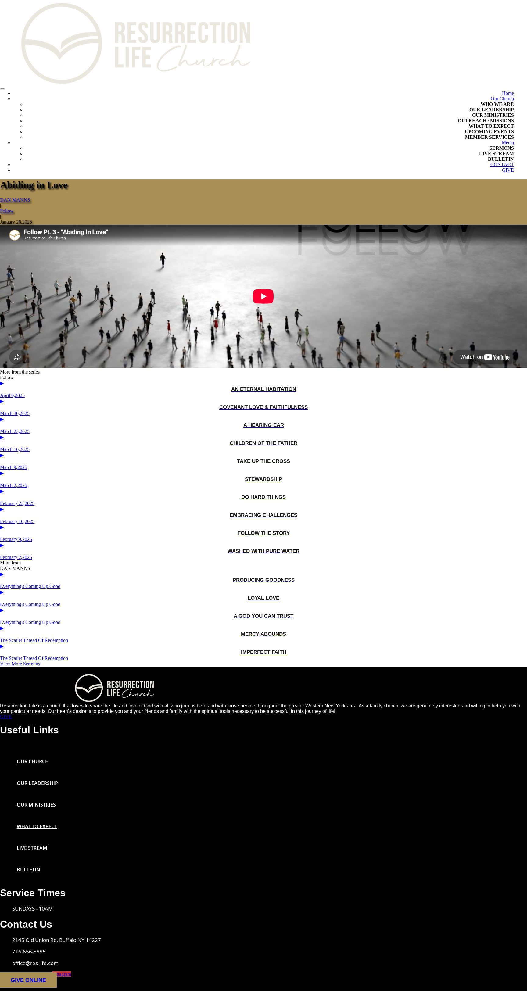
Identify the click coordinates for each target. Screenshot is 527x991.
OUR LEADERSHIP (491, 109)
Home (508, 93)
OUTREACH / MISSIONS (486, 120)
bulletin (28, 869)
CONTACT (502, 164)
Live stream (32, 848)
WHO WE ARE (497, 104)
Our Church (502, 98)
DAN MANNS (15, 199)
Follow (7, 210)
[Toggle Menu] (2, 89)
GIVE (508, 170)
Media (508, 142)
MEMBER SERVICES (489, 137)
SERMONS (501, 148)
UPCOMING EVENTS (489, 131)
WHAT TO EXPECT (491, 126)
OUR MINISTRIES (493, 115)
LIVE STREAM (496, 153)
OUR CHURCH (33, 761)
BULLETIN (501, 159)
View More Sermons (20, 663)
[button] (263, 743)
